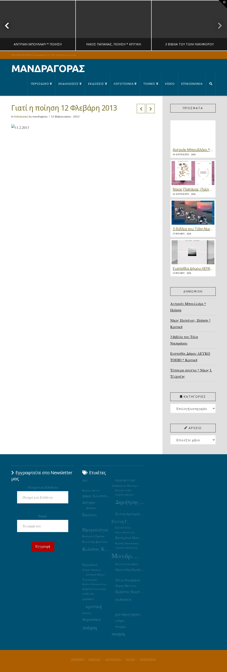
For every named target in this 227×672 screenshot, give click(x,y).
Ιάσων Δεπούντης (125, 532)
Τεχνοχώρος (89, 579)
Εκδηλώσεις (21, 116)
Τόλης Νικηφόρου (128, 580)
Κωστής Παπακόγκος (127, 543)
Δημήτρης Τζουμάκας (130, 501)
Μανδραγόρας (126, 555)
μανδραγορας (128, 614)
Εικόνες (89, 514)
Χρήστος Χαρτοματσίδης (130, 591)
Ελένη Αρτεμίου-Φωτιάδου (130, 513)
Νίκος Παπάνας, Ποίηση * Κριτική (190, 323)
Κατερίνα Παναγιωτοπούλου (130, 537)
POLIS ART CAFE (125, 480)
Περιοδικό (89, 564)
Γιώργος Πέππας (124, 494)
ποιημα (120, 626)
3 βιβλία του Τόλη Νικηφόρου (184, 339)
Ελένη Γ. (120, 521)
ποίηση (89, 627)
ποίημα (120, 620)
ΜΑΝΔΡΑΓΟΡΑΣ (48, 68)
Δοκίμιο (91, 508)
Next (217, 25)
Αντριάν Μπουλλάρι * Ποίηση (188, 306)
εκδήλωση (88, 593)
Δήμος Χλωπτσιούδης (97, 495)
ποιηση (118, 634)
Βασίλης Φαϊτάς (91, 490)
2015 (85, 480)
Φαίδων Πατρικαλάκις (94, 584)
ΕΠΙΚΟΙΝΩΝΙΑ (148, 659)
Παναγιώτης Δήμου (127, 564)
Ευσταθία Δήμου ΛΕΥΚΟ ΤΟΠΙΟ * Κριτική (190, 356)
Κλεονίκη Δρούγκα (95, 542)
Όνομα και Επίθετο (43, 487)
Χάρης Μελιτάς (126, 586)
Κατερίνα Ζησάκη (93, 536)
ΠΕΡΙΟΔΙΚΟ (77, 659)
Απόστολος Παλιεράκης (126, 486)
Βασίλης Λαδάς (123, 490)
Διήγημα (88, 502)
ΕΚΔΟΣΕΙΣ (94, 659)
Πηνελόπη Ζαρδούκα (130, 569)
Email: (42, 516)
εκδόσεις (88, 599)
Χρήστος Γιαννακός (94, 589)
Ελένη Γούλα (123, 527)
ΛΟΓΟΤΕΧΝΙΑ (113, 659)
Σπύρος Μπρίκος (91, 569)
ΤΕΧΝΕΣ (130, 659)
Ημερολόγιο (95, 529)
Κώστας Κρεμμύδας (97, 548)
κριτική (94, 606)
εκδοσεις (123, 599)
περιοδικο (91, 619)
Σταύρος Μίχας (95, 574)
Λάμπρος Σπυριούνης (126, 547)
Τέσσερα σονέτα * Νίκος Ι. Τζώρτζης (191, 373)
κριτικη (86, 613)
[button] (223, 4)
